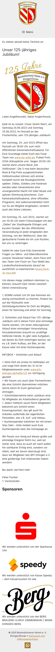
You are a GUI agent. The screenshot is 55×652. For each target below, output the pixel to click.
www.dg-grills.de (25, 157)
